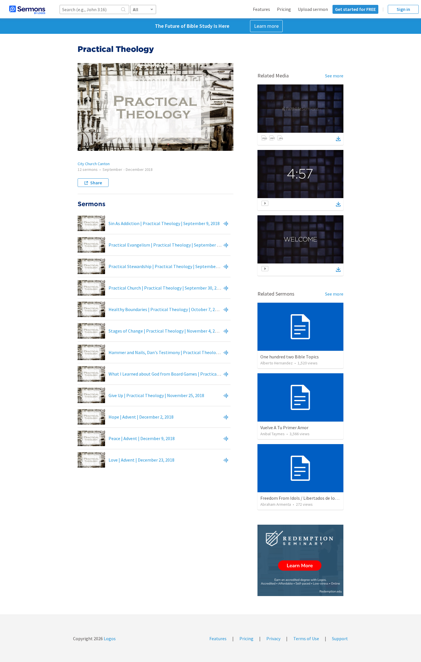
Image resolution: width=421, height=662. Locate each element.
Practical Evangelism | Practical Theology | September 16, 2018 (171, 245)
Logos (109, 638)
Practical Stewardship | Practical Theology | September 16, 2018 (171, 266)
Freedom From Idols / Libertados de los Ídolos (305, 498)
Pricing (284, 9)
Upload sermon (313, 9)
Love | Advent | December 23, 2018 (141, 460)
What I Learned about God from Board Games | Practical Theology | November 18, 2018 (193, 374)
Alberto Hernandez (276, 363)
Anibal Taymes (272, 433)
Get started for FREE (355, 9)
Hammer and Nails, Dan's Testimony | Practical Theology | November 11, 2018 (185, 352)
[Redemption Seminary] (300, 560)
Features (261, 9)
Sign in (403, 9)
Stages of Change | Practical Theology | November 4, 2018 (165, 331)
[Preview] (225, 223)
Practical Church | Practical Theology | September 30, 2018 (166, 288)
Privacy (273, 638)
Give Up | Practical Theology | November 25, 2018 (156, 395)
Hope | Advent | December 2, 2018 (141, 417)
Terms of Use (306, 638)
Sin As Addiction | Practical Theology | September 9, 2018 (164, 223)
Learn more (266, 26)
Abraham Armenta (275, 504)
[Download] (338, 138)
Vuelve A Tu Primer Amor (284, 427)
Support (340, 638)
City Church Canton (94, 163)
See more (334, 76)
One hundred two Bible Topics (289, 357)
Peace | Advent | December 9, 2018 (142, 438)
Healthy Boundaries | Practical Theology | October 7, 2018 (165, 309)
